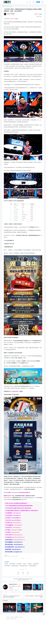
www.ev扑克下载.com (16, 520)
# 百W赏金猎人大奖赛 (23, 565)
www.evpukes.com (15, 532)
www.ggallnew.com (17, 551)
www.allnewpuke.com (20, 547)
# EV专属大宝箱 (12, 563)
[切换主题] (43, 614)
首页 (4, 6)
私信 (41, 14)
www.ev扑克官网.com (16, 517)
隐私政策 (16, 617)
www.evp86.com (11, 18)
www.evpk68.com (17, 527)
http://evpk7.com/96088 (17, 492)
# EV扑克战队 (19, 563)
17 (10, 586)
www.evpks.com (17, 513)
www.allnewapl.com (16, 549)
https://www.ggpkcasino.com (18, 539)
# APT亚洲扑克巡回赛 (32, 565)
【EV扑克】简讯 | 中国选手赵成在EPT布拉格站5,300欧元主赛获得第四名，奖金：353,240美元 (23, 10)
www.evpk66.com (17, 522)
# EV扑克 (6, 563)
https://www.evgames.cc (17, 534)
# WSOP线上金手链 (15, 565)
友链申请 (7, 617)
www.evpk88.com (18, 525)
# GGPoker (29, 563)
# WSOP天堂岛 (7, 565)
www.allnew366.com (18, 544)
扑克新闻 (7, 6)
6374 (14, 586)
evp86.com (6, 499)
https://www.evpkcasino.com (18, 537)
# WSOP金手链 (35, 563)
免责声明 (12, 617)
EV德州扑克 (9, 13)
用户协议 (21, 617)
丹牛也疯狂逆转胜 (14, 391)
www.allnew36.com (18, 542)
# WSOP (24, 563)
